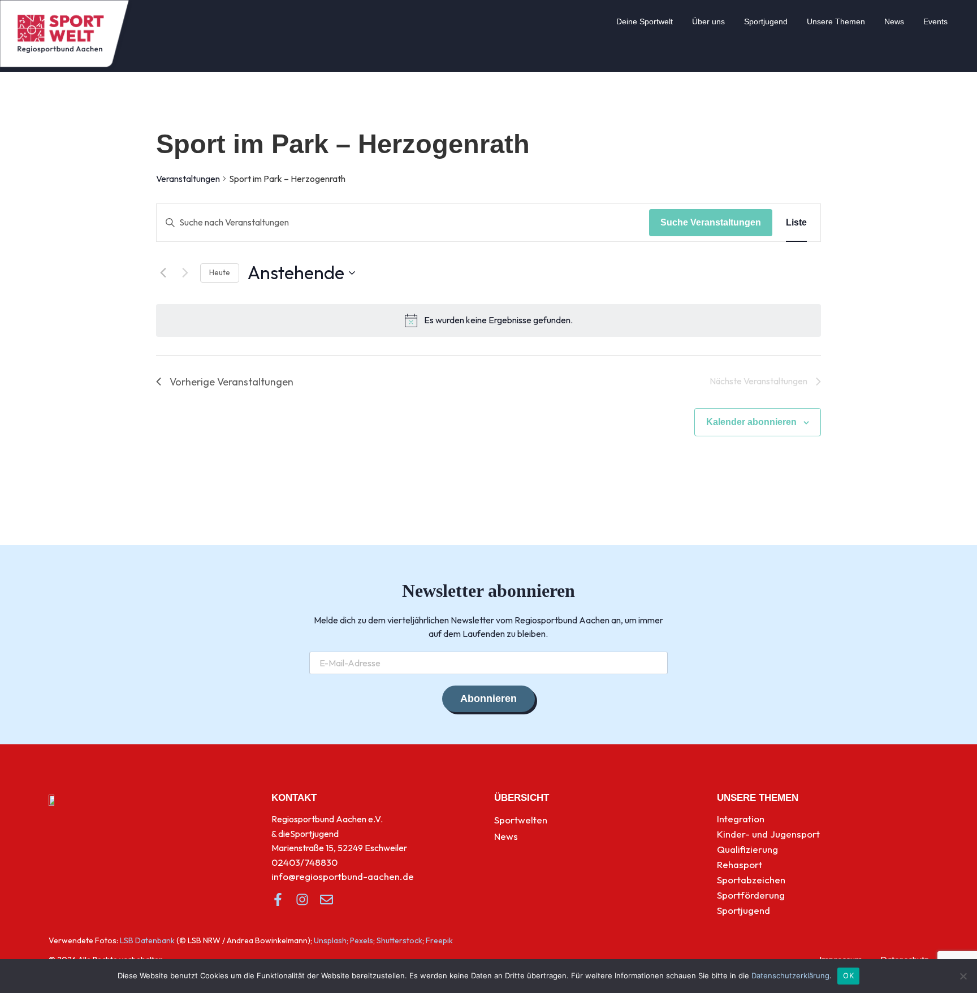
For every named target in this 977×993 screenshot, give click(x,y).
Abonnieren (488, 698)
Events (935, 21)
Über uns (708, 21)
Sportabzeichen (751, 879)
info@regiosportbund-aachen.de (342, 876)
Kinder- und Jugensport (768, 834)
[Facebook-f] (277, 899)
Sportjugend (766, 21)
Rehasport (739, 864)
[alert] (498, 320)
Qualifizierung (747, 849)
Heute (219, 272)
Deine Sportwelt (644, 21)
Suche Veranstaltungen (710, 222)
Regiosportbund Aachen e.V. (327, 819)
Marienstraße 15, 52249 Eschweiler (339, 847)
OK (848, 975)
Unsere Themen (836, 21)
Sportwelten (520, 820)
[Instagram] (302, 899)
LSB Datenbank (147, 940)
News (894, 21)
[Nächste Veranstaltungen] (185, 273)
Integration (740, 818)
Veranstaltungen (188, 178)
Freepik (439, 940)
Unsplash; (331, 940)
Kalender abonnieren (751, 422)
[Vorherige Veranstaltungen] (163, 273)
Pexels (361, 940)
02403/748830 (304, 862)
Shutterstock (399, 940)
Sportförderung (751, 895)
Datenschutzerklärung (790, 975)
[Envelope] (326, 899)
